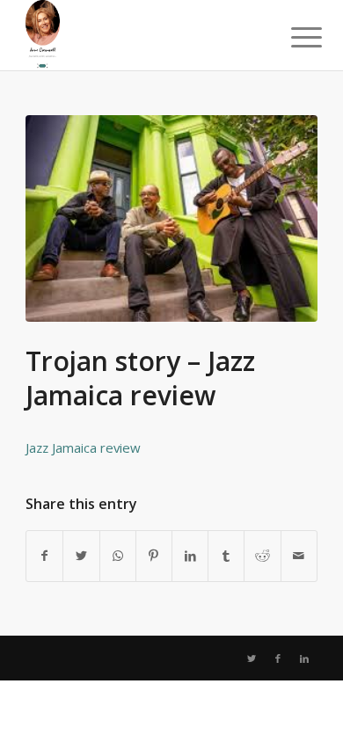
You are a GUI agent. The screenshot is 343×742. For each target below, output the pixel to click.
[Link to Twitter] (251, 658)
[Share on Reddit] (262, 555)
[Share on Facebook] (44, 555)
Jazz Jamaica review (83, 447)
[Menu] (293, 37)
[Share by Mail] (299, 555)
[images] (171, 218)
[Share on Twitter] (81, 555)
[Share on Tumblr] (226, 555)
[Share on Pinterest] (154, 555)
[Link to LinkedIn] (304, 658)
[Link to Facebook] (278, 658)
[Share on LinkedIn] (190, 555)
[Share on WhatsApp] (117, 555)
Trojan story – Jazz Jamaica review (140, 378)
